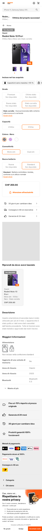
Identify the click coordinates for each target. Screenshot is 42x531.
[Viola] (10, 139)
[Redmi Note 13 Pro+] (12, 280)
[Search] (37, 10)
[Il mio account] (34, 3)
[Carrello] (38, 3)
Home (9, 25)
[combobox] (18, 10)
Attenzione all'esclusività (23, 192)
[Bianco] (16, 139)
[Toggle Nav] (3, 3)
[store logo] (10, 3)
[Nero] (4, 139)
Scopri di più (7, 115)
